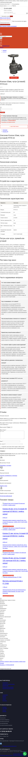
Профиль (5, 707)
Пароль (14, 5)
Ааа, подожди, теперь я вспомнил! (8, 26)
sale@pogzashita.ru (23, 751)
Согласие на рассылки (4, 721)
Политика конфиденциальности (9, 746)
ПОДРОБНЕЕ (10, 526)
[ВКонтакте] (1, 743)
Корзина (4, 711)
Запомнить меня (5, 16)
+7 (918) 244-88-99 (11, 120)
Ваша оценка (3, 427)
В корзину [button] (5, 526)
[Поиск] (1, 38)
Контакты (2, 665)
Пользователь (15, 4)
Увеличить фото (14, 77)
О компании (5, 694)
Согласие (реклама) (4, 723)
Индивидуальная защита (8, 688)
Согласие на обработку (4, 719)
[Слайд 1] (14, 75)
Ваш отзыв (3, 430)
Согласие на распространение (6, 725)
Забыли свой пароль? (5, 18)
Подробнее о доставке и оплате (8, 122)
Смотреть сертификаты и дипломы (8, 475)
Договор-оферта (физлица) (19, 753)
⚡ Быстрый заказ (14, 126)
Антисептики (5, 685)
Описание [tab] (5, 130)
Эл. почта (2, 444)
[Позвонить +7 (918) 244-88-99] (25, 754)
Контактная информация (6, 496)
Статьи (4, 699)
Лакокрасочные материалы (8, 684)
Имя (1, 441)
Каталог (4, 696)
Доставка (5, 708)
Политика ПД (2, 717)
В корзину (2, 112)
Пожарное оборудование (8, 687)
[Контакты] (1, 40)
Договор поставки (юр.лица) (6, 755)
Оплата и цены (3, 485)
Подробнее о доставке (5, 465)
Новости (4, 697)
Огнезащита (5, 682)
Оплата (4, 710)
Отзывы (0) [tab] (5, 131)
